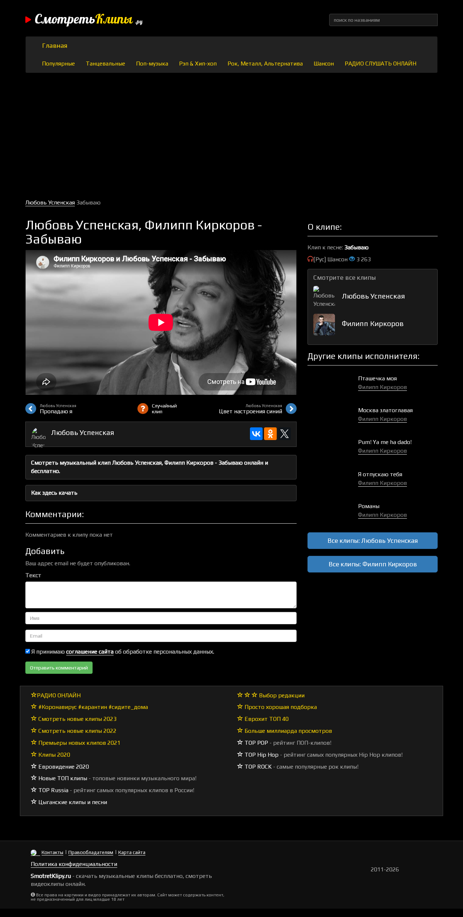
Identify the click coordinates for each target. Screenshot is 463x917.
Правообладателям (90, 852)
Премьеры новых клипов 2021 (78, 742)
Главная (54, 45)
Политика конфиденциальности (74, 864)
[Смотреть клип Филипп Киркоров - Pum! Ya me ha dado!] (333, 449)
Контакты (52, 852)
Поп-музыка (152, 63)
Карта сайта (131, 852)
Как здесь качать (54, 492)
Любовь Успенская (50, 202)
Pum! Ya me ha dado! (385, 442)
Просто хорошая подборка (280, 706)
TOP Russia (52, 790)
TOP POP (255, 742)
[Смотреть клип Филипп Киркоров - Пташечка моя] (333, 386)
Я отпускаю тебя (380, 474)
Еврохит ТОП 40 (266, 718)
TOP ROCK (257, 766)
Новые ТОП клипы (62, 778)
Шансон (324, 63)
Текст (33, 575)
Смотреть (89, 20)
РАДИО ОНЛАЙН (59, 695)
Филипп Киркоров (373, 323)
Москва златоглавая (385, 410)
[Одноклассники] (270, 433)
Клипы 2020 (53, 754)
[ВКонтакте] (256, 433)
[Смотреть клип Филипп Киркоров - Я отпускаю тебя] (333, 482)
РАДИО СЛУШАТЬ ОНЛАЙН (380, 63)
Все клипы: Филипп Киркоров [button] (372, 564)
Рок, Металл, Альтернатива (265, 63)
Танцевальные (105, 63)
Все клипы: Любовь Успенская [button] (372, 540)
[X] (284, 433)
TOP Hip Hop (261, 754)
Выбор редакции (281, 695)
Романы (368, 506)
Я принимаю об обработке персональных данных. (122, 651)
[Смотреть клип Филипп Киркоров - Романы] (333, 513)
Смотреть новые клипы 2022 (76, 730)
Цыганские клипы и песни (72, 802)
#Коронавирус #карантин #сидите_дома (92, 706)
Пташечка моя (377, 378)
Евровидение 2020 (63, 766)
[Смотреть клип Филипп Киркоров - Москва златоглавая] (333, 418)
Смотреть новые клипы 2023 (76, 718)
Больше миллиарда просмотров (287, 730)
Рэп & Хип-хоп (198, 63)
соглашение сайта (90, 651)
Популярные (58, 63)
